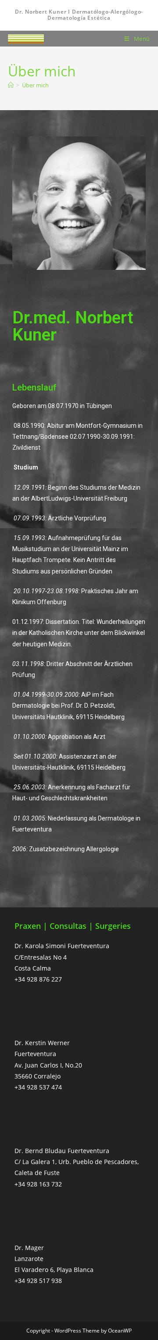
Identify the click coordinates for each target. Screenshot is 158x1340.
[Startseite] (11, 85)
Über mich (35, 85)
